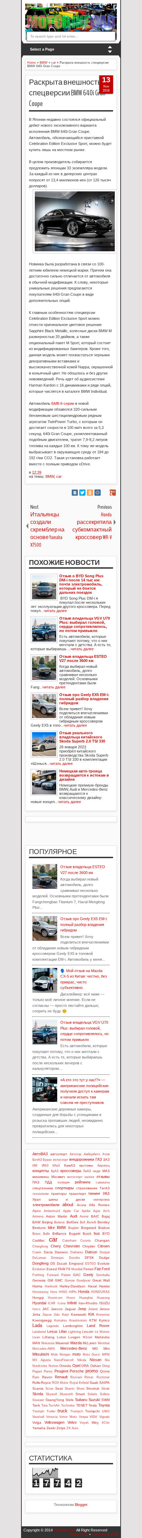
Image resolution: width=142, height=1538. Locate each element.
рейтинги (82, 1182)
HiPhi (73, 1292)
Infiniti (72, 1303)
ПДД (48, 1182)
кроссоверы (70, 1171)
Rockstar (103, 1377)
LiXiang (48, 1337)
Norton (53, 1366)
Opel (76, 1365)
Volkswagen (54, 1422)
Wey (95, 1422)
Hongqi (38, 1297)
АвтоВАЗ (40, 1154)
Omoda (65, 1366)
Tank (36, 1405)
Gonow (70, 1280)
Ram (35, 1377)
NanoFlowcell (63, 1360)
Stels (69, 1400)
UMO (106, 1411)
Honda (83, 1291)
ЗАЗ (106, 1159)
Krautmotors (78, 1320)
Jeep (82, 1309)
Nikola (81, 1360)
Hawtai (104, 1286)
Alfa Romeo (99, 1205)
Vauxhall (38, 1417)
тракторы (59, 1193)
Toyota (104, 1405)
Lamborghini (73, 1326)
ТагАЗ (105, 1188)
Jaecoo (57, 1309)
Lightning (74, 1332)
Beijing (47, 1222)
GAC (77, 1275)
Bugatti (74, 1233)
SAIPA (104, 1382)
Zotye (61, 1428)
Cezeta (85, 1240)
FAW (61, 1269)
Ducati (62, 1263)
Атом (106, 1154)
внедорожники (81, 1159)
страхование (87, 1188)
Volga (36, 1422)
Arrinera (37, 1216)
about (67, 1204)
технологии (40, 1193)
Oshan (95, 1366)
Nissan (95, 1360)
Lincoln (87, 1332)
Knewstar (103, 1314)
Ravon (47, 1377)
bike (51, 1227)
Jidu (57, 1314)
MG (95, 1348)
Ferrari (88, 1269)
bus (97, 1233)
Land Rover (98, 1326)
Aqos (96, 1211)
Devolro (74, 1258)
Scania (37, 1388)
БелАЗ (37, 1159)
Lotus (61, 1337)
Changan (102, 1240)
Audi (73, 1216)
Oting (106, 1366)
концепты (40, 1171)
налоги (89, 1177)
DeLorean (39, 1258)
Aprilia (86, 1211)
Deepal (105, 1252)
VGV (93, 1417)
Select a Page (42, 49)
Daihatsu (76, 1252)
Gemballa (103, 1275)
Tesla (93, 1405)
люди (96, 1171)
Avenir (84, 1216)
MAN (36, 1343)
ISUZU (104, 1303)
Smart (80, 1394)
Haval (92, 1286)
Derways (57, 1258)
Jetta (36, 1314)
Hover (71, 1297)
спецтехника (42, 1188)
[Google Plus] (113, 492)
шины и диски (67, 1199)
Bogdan (73, 1228)
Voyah (84, 1422)
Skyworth (66, 1394)
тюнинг (94, 1193)
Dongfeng (40, 1263)
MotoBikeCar (64, 1530)
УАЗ (106, 1193)
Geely (88, 1275)
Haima (37, 1286)
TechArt (54, 1405)
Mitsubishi (40, 1354)
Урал (36, 1199)
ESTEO (90, 1263)
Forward (53, 1275)
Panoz (48, 1371)
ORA (85, 1366)
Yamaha (38, 1428)
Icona (61, 1303)
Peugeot (61, 1371)
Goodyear (83, 1280)
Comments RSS (105, 1534)
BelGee (73, 1222)
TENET (82, 1405)
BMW (49, 476)
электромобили (45, 1205)
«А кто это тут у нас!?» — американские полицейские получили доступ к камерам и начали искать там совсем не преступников (84, 1091)
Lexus (52, 1331)
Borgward (88, 1228)
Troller (51, 1411)
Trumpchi (92, 1411)
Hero (53, 1292)
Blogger (81, 1505)
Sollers (105, 1394)
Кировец (104, 1165)
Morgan (65, 1354)
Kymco (104, 1320)
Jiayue (47, 1314)
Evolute (104, 1263)
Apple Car (71, 1211)
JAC (45, 1309)
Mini (106, 1348)
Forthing (38, 1275)
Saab (94, 1382)
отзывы (103, 1176)
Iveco (36, 1309)
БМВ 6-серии (62, 403)
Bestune (39, 1228)
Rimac (89, 1377)
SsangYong (54, 1400)
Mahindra (102, 1337)
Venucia (52, 1417)
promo (91, 1370)
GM (50, 1280)
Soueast (38, 1400)
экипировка (101, 1199)
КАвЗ (56, 1165)
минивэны (40, 1177)
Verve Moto (68, 1417)
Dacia (48, 1252)
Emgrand (76, 1263)
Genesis (38, 1280)
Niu (107, 1360)
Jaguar (70, 1309)
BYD (106, 1233)
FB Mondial (74, 1269)
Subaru (81, 1400)
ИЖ (34, 1165)
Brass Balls (41, 1233)
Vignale (104, 1417)
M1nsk (87, 1337)
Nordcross (39, 1366)
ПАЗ (35, 1182)
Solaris (92, 1394)
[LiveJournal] (105, 492)
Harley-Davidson (72, 1286)
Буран (47, 1159)
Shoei (80, 1388)
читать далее (55, 611)
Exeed (52, 1269)
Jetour (105, 1309)
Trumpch (76, 1411)
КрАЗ (54, 1171)
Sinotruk (92, 1388)
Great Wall (101, 1280)
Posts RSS (79, 1534)
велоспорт (60, 1159)
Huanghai (86, 1297)
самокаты (103, 1182)
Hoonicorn (55, 1297)
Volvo (72, 1422)
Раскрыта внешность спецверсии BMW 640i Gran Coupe (67, 93)
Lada (37, 1325)
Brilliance (59, 1233)
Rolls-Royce (41, 1382)
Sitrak (105, 1388)
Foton (66, 1275)
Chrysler (88, 1246)
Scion (49, 1388)
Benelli (91, 1222)
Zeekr (51, 1428)
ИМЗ (45, 1165)
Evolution (38, 1269)
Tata (44, 1405)
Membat (104, 1343)
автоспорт (58, 1154)
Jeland (93, 1309)
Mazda (76, 1343)
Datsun (91, 1252)
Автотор (75, 1154)
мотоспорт (74, 1177)
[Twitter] (82, 492)
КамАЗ (69, 1165)
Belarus (59, 1222)
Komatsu (60, 1320)
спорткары (64, 1188)
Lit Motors (102, 1332)
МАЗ (106, 1171)
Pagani (37, 1371)
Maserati (62, 1343)
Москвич (58, 1177)
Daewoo (61, 1252)
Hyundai (39, 1303)
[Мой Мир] (97, 492)
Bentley (104, 1222)
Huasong (103, 1297)
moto (76, 1354)
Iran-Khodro (88, 1303)
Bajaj (106, 1216)
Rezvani (76, 1377)
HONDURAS (100, 1292)
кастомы (86, 1165)
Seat (59, 1388)
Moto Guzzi (91, 1354)
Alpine (36, 1211)
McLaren (90, 1343)
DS (52, 1263)
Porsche (77, 1371)
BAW (36, 1222)
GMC (59, 1280)
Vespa (83, 1417)
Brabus (104, 1228)
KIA (91, 1314)
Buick (87, 1233)
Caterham (69, 1240)
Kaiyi (65, 1314)
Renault (61, 1377)
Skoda (37, 1394)
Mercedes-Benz (73, 1348)
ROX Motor (60, 1382)
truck (63, 1410)
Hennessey (40, 1292)
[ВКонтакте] (75, 492)
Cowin (36, 1252)
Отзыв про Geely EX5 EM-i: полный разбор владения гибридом (84, 924)
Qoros (105, 1371)
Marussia (47, 1343)
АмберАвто (92, 1154)
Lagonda (53, 1326)
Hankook (51, 1286)
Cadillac (38, 1240)
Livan (36, 1337)
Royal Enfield (79, 1382)
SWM (105, 1400)
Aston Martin (56, 1216)
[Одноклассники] (90, 492)
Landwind (39, 1332)
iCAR (51, 1303)
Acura (81, 1205)
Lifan (63, 1331)
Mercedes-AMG (43, 1348)
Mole (54, 1354)
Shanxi (69, 1388)
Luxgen (74, 1337)
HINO (63, 1292)
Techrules (68, 1405)
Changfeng (40, 1246)
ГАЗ (98, 1159)
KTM (93, 1320)
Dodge (104, 1258)
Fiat (97, 1269)
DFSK (89, 1258)
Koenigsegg (42, 1320)
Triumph (38, 1411)
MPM (106, 1354)
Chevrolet (71, 1246)
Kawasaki (78, 1314)
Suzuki (94, 1400)
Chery (56, 1246)
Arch (106, 1211)
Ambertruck (52, 1211)
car (59, 476)
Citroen (104, 1246)
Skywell (51, 1394)
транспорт (77, 1193)
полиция (64, 1182)
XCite (106, 1422)
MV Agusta (41, 1360)
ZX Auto (72, 1428)
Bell (82, 1222)
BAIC (95, 1216)
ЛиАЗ (87, 1171)
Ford (106, 1269)
